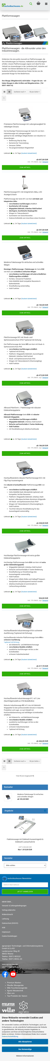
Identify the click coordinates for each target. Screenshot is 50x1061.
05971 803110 (15, 956)
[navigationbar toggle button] (46, 4)
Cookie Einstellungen (9, 936)
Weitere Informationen (25, 1056)
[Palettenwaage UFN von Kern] (25, 825)
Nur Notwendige (25, 1049)
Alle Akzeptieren (25, 1042)
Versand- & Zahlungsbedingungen (14, 906)
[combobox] (19, 91)
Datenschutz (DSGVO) (10, 923)
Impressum (6, 932)
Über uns (10, 993)
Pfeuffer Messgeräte (15, 985)
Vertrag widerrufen (8, 910)
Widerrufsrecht (7, 914)
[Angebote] (45, 810)
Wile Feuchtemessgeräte (17, 988)
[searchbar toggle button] (31, 4)
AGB (3, 928)
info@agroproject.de (10, 967)
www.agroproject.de (10, 964)
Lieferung (5, 919)
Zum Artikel (25, 167)
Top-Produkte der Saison (17, 996)
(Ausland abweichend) (29, 153)
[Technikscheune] (11, 5)
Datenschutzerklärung (10, 1036)
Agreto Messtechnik (15, 991)
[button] (4, 91)
